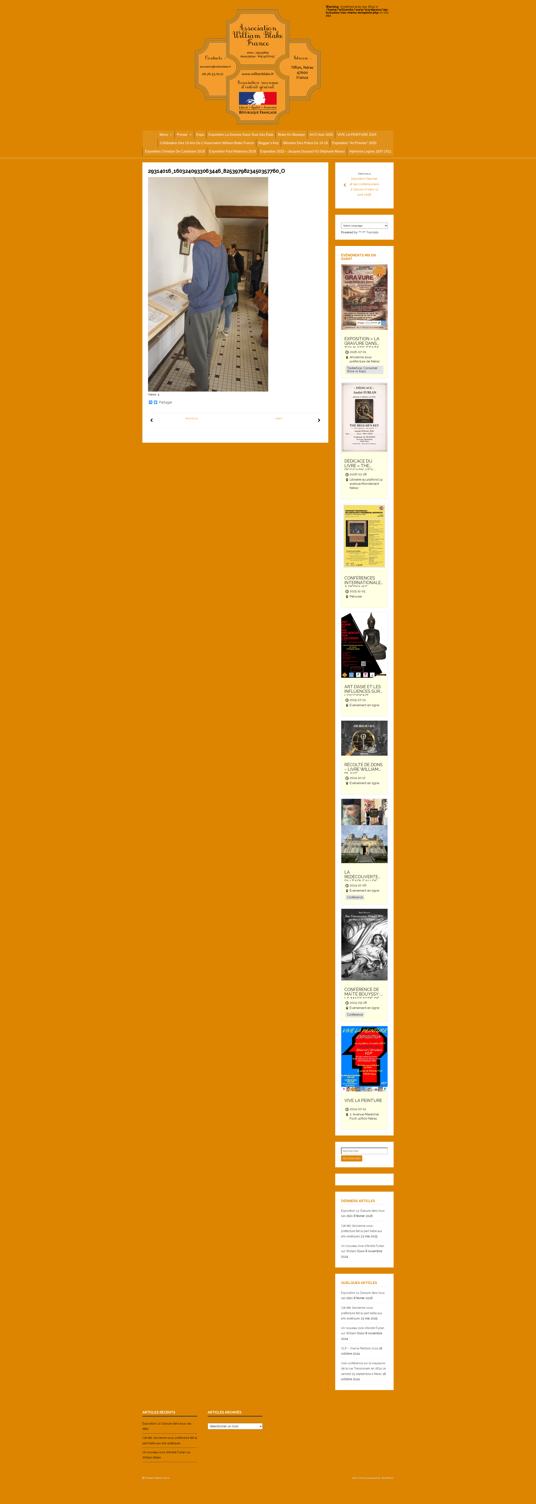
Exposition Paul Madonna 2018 (232, 151)
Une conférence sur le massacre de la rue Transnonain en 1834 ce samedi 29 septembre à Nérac (363, 1368)
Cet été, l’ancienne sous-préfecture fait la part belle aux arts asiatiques (361, 1231)
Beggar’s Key (268, 143)
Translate (372, 232)
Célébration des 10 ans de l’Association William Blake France (207, 143)
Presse (182, 134)
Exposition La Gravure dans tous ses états (241, 134)
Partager (165, 402)
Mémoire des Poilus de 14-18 (305, 143)
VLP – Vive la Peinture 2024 (359, 1348)
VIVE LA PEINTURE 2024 (356, 134)
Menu (164, 134)
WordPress (387, 1478)
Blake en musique (291, 134)
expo (200, 134)
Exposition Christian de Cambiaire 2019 (175, 151)
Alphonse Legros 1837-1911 (370, 151)
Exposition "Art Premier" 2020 (354, 143)
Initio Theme (359, 1478)
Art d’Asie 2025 (321, 134)
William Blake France (158, 1478)
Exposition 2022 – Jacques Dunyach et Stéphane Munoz (302, 151)
